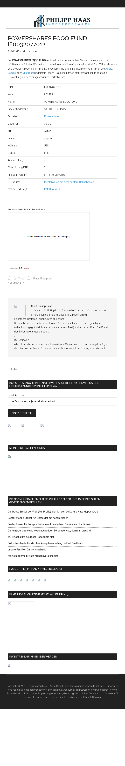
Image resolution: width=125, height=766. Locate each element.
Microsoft (28, 72)
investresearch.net (62, 21)
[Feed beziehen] (28, 581)
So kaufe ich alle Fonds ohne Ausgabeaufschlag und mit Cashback (45, 543)
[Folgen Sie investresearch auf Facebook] (10, 581)
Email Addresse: (17, 395)
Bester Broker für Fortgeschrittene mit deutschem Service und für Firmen (49, 524)
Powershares (51, 116)
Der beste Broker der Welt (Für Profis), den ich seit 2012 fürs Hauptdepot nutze (53, 511)
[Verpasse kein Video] (34, 581)
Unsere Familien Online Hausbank (27, 549)
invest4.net (67, 327)
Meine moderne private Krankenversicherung (33, 555)
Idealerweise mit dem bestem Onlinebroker (69, 182)
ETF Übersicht (52, 189)
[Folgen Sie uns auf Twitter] (16, 581)
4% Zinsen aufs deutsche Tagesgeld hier (31, 536)
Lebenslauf (69, 310)
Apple (108, 68)
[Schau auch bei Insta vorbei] (40, 581)
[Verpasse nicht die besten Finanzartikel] (46, 581)
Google (12, 72)
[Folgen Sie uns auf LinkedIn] (22, 581)
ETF (22, 282)
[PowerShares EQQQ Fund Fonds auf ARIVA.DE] (52, 264)
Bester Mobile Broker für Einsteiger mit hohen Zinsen (38, 517)
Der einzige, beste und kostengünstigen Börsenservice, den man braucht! (49, 530)
